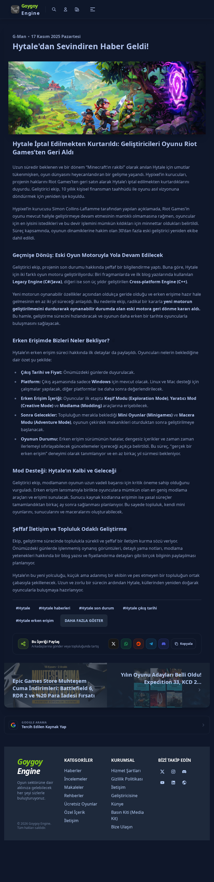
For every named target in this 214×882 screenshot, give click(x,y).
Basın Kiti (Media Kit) (127, 815)
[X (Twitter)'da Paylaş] (113, 644)
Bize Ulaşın (122, 827)
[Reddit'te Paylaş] (138, 644)
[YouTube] (162, 782)
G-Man (19, 36)
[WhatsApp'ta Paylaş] (126, 644)
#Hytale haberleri (54, 608)
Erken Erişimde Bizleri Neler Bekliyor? (61, 340)
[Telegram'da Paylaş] (151, 644)
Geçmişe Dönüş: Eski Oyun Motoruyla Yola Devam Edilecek (88, 255)
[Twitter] (162, 771)
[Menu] (92, 9)
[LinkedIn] (173, 782)
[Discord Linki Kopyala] (163, 644)
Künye (117, 804)
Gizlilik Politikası (127, 779)
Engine (29, 766)
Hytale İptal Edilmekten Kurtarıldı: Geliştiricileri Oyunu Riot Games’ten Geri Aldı (105, 147)
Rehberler (74, 795)
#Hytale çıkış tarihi (140, 608)
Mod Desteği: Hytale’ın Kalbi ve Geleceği (64, 470)
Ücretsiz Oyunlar (80, 804)
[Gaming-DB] (184, 782)
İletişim (71, 820)
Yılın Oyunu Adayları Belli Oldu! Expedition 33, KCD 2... (161, 678)
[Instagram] (173, 771)
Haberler (73, 770)
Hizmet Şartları (126, 770)
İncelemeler (75, 779)
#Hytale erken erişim (35, 620)
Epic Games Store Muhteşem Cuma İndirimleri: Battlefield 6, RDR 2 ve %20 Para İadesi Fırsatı (54, 688)
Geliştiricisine (124, 795)
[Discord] (184, 771)
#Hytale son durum (96, 608)
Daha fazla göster (84, 620)
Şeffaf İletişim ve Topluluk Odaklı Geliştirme (70, 528)
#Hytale (23, 608)
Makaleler (74, 787)
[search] (54, 9)
